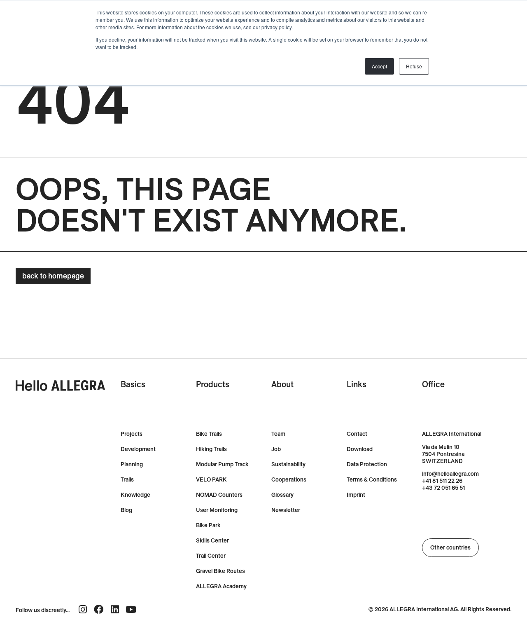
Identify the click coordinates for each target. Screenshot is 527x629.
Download (360, 449)
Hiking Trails (211, 449)
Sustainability (288, 464)
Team (278, 433)
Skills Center (212, 540)
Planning (132, 464)
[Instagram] (82, 609)
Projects (131, 433)
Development (138, 449)
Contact (357, 433)
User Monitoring (217, 510)
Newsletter (285, 510)
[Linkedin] (114, 609)
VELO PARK (211, 479)
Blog (126, 510)
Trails (127, 479)
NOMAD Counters (219, 494)
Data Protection (367, 464)
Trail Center (211, 555)
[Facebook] (98, 609)
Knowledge (135, 494)
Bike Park (208, 525)
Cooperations (288, 479)
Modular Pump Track (222, 464)
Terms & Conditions (372, 479)
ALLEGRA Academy (221, 586)
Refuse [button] (414, 66)
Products (212, 384)
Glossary (282, 494)
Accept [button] (379, 66)
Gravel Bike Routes (220, 571)
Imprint (356, 494)
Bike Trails (209, 433)
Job (276, 449)
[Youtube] (130, 609)
